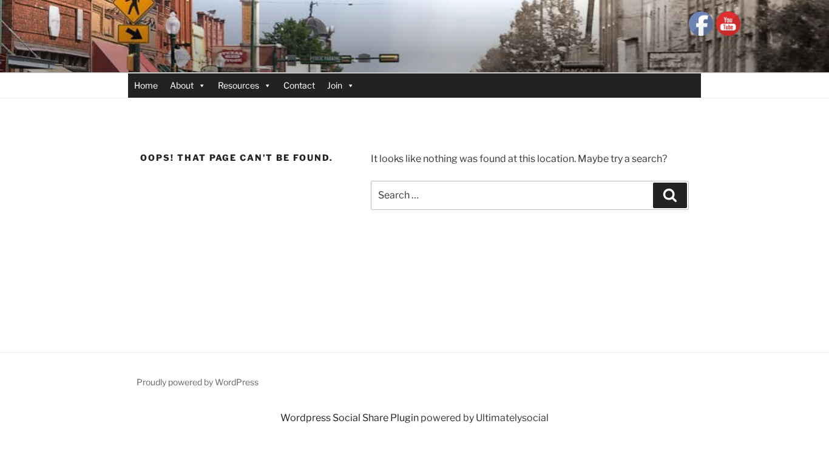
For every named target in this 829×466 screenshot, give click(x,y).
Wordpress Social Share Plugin (350, 418)
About (182, 85)
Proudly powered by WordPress (198, 382)
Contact (299, 85)
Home (146, 85)
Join (334, 85)
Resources (238, 85)
